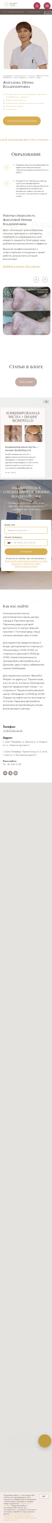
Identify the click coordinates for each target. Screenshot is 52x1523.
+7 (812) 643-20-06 (12, 730)
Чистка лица (11, 109)
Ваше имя (9, 525)
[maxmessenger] (15, 773)
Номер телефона (13, 537)
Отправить (26, 551)
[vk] (5, 773)
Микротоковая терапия (15, 100)
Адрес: (8, 737)
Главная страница (15, 12)
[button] (37, 5)
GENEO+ (25, 97)
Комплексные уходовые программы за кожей (24, 103)
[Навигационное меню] (47, 6)
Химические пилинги (14, 106)
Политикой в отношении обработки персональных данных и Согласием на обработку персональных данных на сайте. (20, 1516)
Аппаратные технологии (16, 94)
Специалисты (34, 12)
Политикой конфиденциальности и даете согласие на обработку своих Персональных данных (26, 563)
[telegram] (10, 773)
